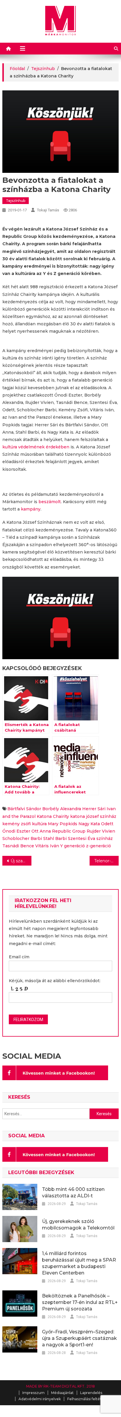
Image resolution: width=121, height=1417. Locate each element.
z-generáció (98, 845)
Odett (107, 823)
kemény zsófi (16, 823)
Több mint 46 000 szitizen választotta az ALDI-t (73, 1192)
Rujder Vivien (101, 831)
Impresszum (33, 1393)
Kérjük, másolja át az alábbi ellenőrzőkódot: (54, 980)
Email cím (19, 956)
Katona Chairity (53, 816)
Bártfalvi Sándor (24, 808)
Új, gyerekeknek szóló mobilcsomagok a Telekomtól (78, 1225)
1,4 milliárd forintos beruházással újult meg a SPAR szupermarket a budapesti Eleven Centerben (79, 1263)
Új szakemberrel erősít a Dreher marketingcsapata (21, 861)
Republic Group (68, 831)
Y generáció (72, 845)
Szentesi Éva (81, 838)
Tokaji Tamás (48, 210)
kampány (31, 509)
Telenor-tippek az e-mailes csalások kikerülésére (106, 861)
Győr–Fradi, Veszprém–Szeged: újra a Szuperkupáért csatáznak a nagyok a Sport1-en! (79, 1338)
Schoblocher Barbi (22, 838)
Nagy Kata (89, 823)
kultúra (39, 823)
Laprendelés (91, 1393)
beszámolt (49, 501)
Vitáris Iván (47, 845)
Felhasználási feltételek (88, 1399)
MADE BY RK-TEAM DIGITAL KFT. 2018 (60, 1386)
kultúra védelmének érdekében (35, 447)
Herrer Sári (93, 808)
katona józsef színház (93, 816)
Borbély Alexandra (61, 808)
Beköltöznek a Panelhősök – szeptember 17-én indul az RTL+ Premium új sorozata (80, 1302)
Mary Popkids (62, 823)
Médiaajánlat (62, 1393)
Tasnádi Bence (18, 845)
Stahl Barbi (55, 838)
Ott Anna (41, 831)
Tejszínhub (15, 200)
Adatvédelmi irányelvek (40, 1399)
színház (104, 838)
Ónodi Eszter (16, 831)
